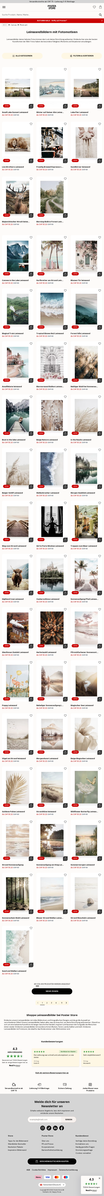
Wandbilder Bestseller (17, 1144)
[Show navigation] (4, 7)
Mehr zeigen (52, 991)
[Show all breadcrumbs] (5, 25)
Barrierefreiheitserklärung (52, 1150)
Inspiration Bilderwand (17, 1150)
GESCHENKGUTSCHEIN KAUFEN (54, 1161)
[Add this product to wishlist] (31, 69)
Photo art (23, 25)
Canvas (14, 25)
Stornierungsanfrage (84, 1150)
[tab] (94, 7)
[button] (91, 1185)
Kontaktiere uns (82, 1144)
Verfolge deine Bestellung (86, 1141)
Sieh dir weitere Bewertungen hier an (52, 1073)
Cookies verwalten (83, 1153)
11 (61, 1003)
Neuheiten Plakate (15, 1147)
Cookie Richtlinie (39, 1170)
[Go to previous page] (38, 1002)
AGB (28, 1170)
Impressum (52, 1170)
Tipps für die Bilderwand (18, 1141)
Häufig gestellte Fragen (85, 1147)
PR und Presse (47, 1144)
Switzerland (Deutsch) (52, 1185)
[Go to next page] (66, 1002)
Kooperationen (48, 1147)
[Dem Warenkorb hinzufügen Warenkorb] (31, 106)
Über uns (45, 1141)
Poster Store (58, 1190)
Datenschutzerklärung (68, 1170)
